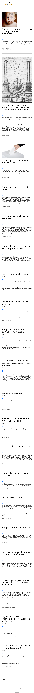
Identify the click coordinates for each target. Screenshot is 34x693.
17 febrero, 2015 (3, 570)
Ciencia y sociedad (4, 49)
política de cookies (13, 691)
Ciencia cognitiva (4, 607)
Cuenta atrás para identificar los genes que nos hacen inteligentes (17, 31)
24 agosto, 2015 (3, 463)
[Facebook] (3, 679)
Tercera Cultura (13, 49)
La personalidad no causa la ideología (15, 303)
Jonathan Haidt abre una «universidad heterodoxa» (16, 419)
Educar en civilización (12, 393)
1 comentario (7, 48)
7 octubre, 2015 (3, 408)
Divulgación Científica (8, 49)
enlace (18, 691)
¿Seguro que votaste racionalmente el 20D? (15, 161)
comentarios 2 (8, 264)
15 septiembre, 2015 (4, 436)
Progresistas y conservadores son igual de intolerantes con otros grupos (15, 582)
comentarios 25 (7, 606)
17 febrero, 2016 (3, 48)
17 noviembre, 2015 (4, 264)
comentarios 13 (7, 570)
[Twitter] (4, 679)
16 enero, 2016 (3, 135)
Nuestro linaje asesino (12, 498)
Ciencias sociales (3, 437)
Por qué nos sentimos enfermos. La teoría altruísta (15, 330)
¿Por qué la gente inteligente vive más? (15, 474)
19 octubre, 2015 (3, 383)
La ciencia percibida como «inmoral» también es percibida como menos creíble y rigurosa (16, 107)
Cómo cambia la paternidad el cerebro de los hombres (16, 646)
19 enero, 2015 (3, 606)
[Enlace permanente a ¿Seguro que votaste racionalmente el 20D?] (13, 157)
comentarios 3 (7, 383)
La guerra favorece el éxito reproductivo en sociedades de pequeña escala (17, 618)
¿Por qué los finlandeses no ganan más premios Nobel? (16, 247)
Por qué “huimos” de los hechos (17, 527)
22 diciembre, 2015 (4, 177)
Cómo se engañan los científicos (17, 274)
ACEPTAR (17, 692)
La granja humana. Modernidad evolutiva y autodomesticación (17, 553)
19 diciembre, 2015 (4, 206)
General (2, 351)
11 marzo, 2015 (3, 542)
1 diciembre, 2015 (4, 236)
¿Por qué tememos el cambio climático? (15, 188)
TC (5, 36)
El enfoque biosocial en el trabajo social (16, 217)
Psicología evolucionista (9, 636)
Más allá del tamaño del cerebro (17, 446)
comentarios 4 (8, 177)
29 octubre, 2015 (3, 319)
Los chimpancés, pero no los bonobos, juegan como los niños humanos (17, 363)
